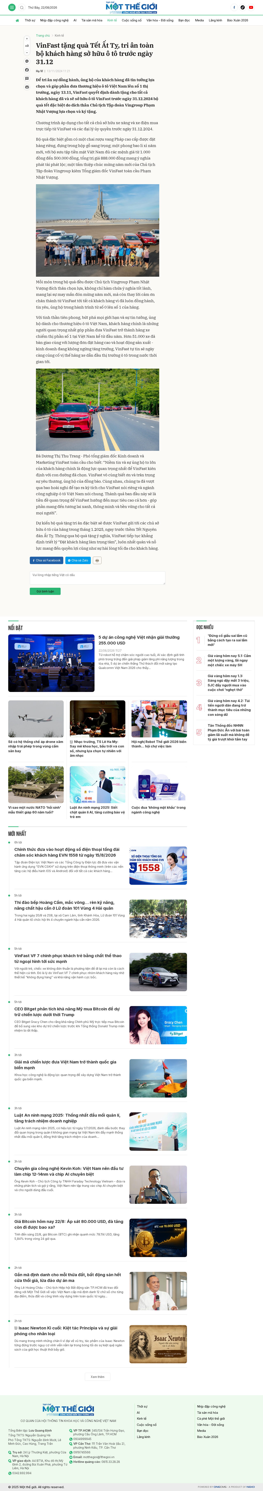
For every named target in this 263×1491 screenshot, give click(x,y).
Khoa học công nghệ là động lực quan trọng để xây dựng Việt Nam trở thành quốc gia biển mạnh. (67, 1077)
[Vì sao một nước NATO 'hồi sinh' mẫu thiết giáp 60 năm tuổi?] (36, 784)
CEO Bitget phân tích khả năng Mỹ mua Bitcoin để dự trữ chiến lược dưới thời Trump (67, 1011)
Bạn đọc (184, 20)
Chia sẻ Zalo (80, 560)
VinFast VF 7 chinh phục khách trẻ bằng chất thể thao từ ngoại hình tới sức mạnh (68, 958)
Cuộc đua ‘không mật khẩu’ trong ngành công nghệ (159, 809)
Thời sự (30, 20)
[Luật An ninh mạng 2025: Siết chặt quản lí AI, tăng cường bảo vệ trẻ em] (97, 784)
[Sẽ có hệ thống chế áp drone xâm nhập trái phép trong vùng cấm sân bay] (36, 718)
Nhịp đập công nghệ (54, 20)
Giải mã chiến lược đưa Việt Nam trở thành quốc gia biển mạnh (65, 1065)
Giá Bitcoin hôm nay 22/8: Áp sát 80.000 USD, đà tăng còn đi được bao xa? (68, 1224)
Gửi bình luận (45, 591)
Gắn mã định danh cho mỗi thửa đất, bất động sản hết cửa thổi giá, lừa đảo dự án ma (67, 1277)
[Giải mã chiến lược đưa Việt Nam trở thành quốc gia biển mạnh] (158, 1078)
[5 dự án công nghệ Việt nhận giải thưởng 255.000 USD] (51, 663)
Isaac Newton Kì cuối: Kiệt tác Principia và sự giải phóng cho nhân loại (65, 1331)
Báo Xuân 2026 (237, 20)
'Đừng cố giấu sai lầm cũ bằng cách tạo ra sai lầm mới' (227, 640)
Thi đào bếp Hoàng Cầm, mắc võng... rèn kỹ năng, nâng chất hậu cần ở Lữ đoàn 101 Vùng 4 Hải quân (64, 905)
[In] (97, 560)
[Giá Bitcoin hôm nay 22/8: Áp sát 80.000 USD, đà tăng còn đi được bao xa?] (158, 1238)
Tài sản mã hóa (91, 20)
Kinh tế (112, 20)
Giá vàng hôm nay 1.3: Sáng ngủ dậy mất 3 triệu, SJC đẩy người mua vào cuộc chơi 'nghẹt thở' (228, 683)
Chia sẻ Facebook (48, 560)
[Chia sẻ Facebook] (27, 70)
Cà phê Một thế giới (211, 1418)
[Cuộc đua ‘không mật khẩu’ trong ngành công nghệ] (159, 784)
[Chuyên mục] (12, 7)
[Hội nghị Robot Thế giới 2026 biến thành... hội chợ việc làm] (159, 718)
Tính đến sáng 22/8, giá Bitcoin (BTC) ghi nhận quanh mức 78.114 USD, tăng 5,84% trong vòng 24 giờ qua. (66, 1236)
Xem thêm (97, 1377)
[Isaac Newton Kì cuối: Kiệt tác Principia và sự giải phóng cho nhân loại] (158, 1344)
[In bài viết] (27, 87)
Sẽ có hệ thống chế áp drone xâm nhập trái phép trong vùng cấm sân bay (35, 746)
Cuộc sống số (132, 20)
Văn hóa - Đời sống (159, 20)
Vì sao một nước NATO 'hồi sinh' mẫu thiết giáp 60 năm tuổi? (34, 809)
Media (199, 20)
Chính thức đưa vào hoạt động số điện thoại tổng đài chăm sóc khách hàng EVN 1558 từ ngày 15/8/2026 (66, 852)
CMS (220, 1487)
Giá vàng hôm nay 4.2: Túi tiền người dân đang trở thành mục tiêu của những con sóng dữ (229, 708)
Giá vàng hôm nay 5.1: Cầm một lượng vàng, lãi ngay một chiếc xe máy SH (229, 660)
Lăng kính (215, 20)
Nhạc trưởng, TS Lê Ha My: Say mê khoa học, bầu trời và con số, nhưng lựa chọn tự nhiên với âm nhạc (97, 749)
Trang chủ (43, 35)
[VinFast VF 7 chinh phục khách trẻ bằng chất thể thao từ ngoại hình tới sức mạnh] (158, 972)
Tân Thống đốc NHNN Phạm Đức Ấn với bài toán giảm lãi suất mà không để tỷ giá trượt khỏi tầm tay (228, 732)
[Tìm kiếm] (21, 7)
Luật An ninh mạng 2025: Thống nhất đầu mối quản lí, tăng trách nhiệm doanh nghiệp (67, 1118)
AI (75, 20)
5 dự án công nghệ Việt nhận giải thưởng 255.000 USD (139, 640)
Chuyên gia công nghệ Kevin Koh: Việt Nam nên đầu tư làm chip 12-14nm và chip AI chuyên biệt (68, 1171)
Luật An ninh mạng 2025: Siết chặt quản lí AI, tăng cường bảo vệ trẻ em (97, 812)
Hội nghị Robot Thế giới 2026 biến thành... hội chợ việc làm (159, 744)
